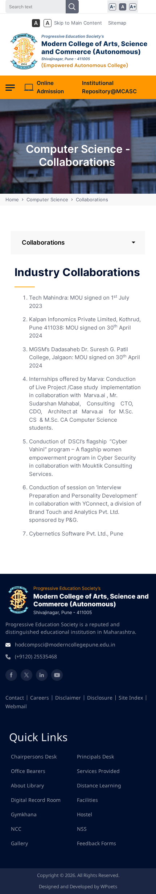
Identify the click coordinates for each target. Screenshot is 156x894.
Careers (39, 697)
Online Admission (50, 87)
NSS (82, 828)
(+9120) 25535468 (36, 656)
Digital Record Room (36, 799)
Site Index (131, 697)
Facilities (87, 799)
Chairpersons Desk (34, 756)
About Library (27, 785)
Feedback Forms (96, 843)
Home (12, 199)
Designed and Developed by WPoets (78, 886)
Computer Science (47, 199)
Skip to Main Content (78, 23)
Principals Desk (95, 756)
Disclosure (99, 697)
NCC (16, 828)
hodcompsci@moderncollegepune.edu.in (65, 644)
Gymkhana (24, 814)
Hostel (84, 814)
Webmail (16, 706)
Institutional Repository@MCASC (109, 87)
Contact (14, 697)
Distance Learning (99, 785)
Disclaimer (68, 697)
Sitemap (117, 23)
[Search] (72, 6)
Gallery (19, 843)
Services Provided (98, 771)
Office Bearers (28, 771)
